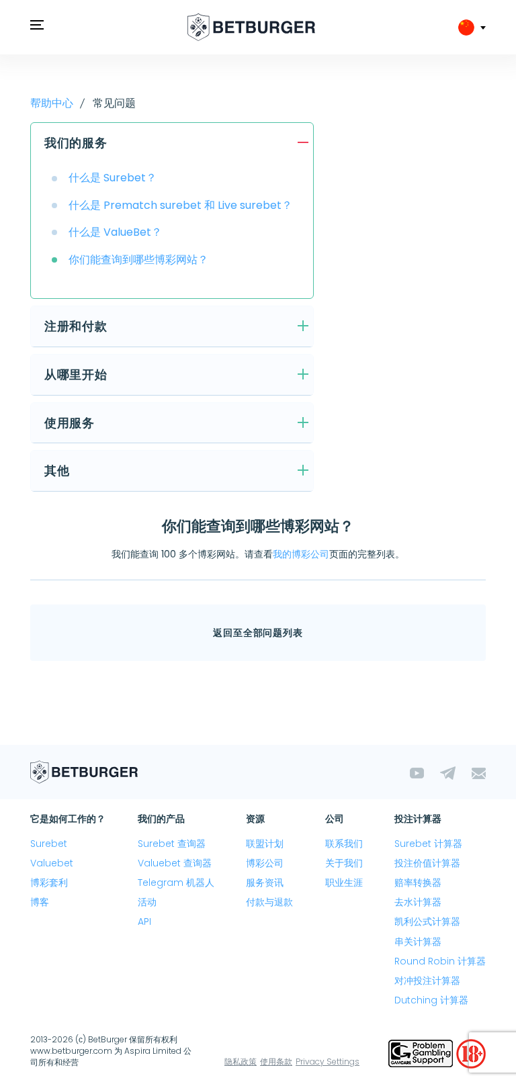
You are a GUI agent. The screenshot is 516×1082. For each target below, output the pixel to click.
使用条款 (276, 1061)
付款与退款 (269, 902)
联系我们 (344, 843)
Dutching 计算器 (431, 1000)
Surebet (48, 843)
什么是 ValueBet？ (115, 232)
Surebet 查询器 (172, 843)
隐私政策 (240, 1061)
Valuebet (51, 863)
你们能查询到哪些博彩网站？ (138, 259)
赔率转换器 (417, 882)
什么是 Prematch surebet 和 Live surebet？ (180, 205)
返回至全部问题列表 (258, 632)
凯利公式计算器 (427, 921)
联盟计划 (265, 843)
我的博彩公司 (301, 554)
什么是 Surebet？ (113, 177)
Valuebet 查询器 (175, 863)
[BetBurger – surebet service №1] (251, 27)
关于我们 (344, 863)
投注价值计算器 (427, 863)
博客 (39, 902)
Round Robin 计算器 (440, 961)
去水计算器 (417, 902)
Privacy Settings (327, 1061)
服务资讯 (265, 882)
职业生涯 (344, 882)
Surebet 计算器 (428, 843)
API (144, 921)
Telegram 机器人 (176, 882)
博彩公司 (265, 863)
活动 (147, 902)
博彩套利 (49, 882)
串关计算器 (417, 941)
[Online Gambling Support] (422, 1052)
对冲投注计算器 (427, 980)
